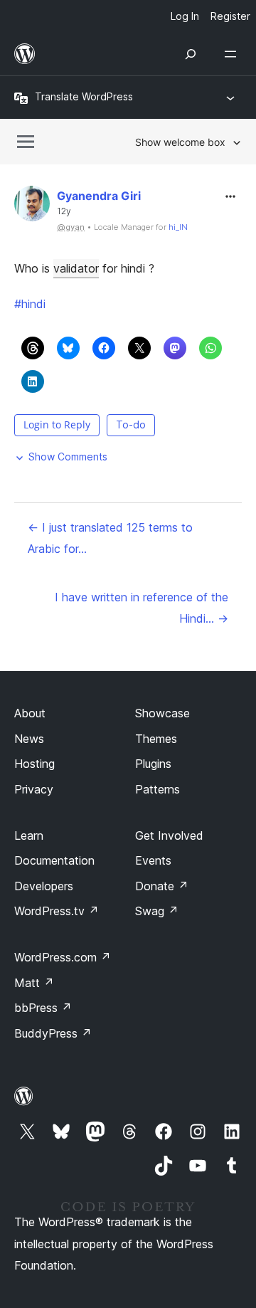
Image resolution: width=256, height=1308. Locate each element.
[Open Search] (190, 54)
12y (64, 211)
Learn (28, 835)
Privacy (33, 789)
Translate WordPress (84, 96)
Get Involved (169, 835)
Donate (161, 886)
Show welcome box (180, 142)
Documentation (54, 860)
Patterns (157, 789)
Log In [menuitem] (185, 16)
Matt (34, 983)
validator (76, 268)
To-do (131, 424)
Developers (43, 886)
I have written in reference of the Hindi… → (141, 608)
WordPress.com (62, 957)
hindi (30, 304)
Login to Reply (56, 424)
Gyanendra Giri (99, 196)
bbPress (43, 1008)
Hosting (34, 763)
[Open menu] (233, 54)
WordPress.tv (56, 911)
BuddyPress (53, 1033)
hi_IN (178, 227)
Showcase (162, 713)
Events (153, 860)
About (30, 713)
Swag (156, 911)
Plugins (153, 763)
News (29, 739)
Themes (156, 739)
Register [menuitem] (230, 16)
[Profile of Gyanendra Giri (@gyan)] (32, 207)
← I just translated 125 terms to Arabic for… (110, 538)
